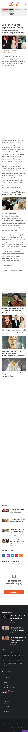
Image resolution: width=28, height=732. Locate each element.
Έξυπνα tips (13, 655)
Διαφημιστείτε (7, 674)
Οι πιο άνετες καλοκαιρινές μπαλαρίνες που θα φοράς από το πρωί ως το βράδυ (17, 531)
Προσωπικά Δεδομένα (9, 687)
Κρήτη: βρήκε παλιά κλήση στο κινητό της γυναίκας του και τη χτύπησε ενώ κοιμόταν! (18, 541)
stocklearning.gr (7, 708)
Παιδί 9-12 (11, 660)
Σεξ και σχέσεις (7, 663)
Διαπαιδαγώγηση (15, 653)
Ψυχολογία (5, 665)
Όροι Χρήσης (7, 682)
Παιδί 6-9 (5, 660)
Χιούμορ (20, 663)
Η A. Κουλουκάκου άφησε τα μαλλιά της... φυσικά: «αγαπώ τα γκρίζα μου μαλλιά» (17, 511)
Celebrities (19, 270)
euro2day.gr (6, 706)
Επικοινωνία (7, 680)
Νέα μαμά (12, 270)
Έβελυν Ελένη (17, 50)
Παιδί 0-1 (5, 658)
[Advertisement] (14, 436)
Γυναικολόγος (6, 653)
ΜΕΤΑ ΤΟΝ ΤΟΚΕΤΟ (10, 52)
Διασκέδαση (6, 655)
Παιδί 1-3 (11, 658)
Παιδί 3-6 (17, 658)
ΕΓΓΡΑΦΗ (14, 592)
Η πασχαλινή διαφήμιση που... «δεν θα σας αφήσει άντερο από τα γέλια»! (18, 521)
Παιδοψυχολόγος (19, 660)
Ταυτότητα (6, 677)
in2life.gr (6, 703)
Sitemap (6, 685)
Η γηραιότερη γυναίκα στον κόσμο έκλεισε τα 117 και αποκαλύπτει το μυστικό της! (17, 628)
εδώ (11, 13)
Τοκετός (14, 663)
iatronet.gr (6, 701)
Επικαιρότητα (21, 655)
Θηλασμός (5, 270)
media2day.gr (7, 711)
